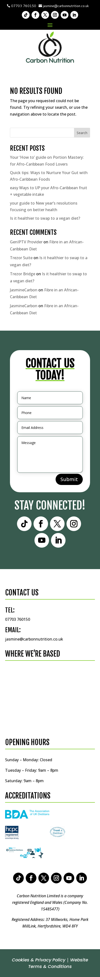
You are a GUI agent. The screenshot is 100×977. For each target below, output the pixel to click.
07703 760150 (23, 5)
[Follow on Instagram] (55, 15)
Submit (69, 479)
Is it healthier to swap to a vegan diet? (45, 218)
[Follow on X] (45, 15)
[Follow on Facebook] (35, 15)
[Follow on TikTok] (26, 15)
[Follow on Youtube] (64, 15)
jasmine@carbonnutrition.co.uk (66, 5)
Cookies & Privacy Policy (38, 960)
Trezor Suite (21, 257)
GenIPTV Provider (26, 242)
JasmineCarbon (23, 290)
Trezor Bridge (22, 273)
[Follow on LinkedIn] (74, 15)
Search (82, 132)
